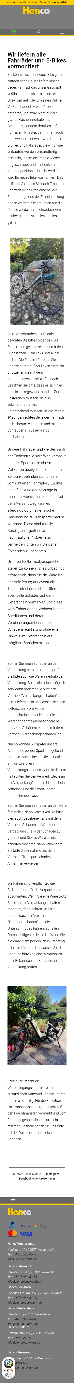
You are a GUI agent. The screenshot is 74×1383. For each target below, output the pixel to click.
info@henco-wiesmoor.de (24, 1368)
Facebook (25, 1178)
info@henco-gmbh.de (22, 1259)
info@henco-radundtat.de (24, 1324)
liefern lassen (49, 81)
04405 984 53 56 (25, 1277)
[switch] (8, 1375)
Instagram (52, 1174)
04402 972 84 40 (25, 1319)
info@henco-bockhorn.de (24, 1302)
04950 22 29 (22, 1338)
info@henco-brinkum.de (23, 1342)
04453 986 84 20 (25, 1298)
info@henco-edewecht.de (24, 1281)
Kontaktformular (44, 1178)
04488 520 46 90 (25, 1254)
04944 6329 (21, 1363)
